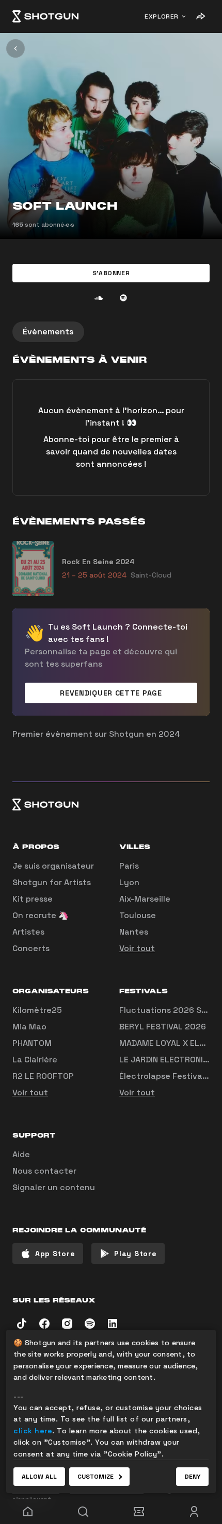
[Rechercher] (84, 1511)
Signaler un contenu (53, 1187)
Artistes (28, 931)
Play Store (135, 1253)
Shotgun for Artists (51, 882)
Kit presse (32, 898)
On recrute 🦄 (40, 915)
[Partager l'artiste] (200, 16)
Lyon (129, 882)
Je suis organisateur (53, 865)
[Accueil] (45, 16)
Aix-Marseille (144, 898)
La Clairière (34, 1059)
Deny (192, 1476)
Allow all (39, 1476)
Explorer (162, 16)
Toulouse (137, 915)
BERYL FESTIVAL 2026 (162, 1026)
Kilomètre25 (37, 1010)
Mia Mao (29, 1026)
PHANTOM (32, 1043)
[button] (111, 273)
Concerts (31, 948)
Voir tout (137, 948)
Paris (129, 865)
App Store (55, 1253)
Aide (21, 1154)
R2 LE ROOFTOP (43, 1076)
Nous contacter (44, 1170)
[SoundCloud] (98, 298)
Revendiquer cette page (111, 693)
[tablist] (111, 331)
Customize (95, 1476)
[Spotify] (123, 298)
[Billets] (139, 1511)
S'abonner (111, 273)
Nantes (133, 931)
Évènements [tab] (48, 331)
